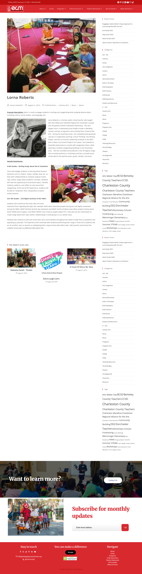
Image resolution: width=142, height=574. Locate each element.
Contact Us (113, 480)
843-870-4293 (36, 2)
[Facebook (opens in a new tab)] (118, 2)
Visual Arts (105, 159)
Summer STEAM (109, 224)
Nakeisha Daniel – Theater (21, 270)
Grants (116, 214)
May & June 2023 (107, 35)
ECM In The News (108, 83)
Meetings (120, 214)
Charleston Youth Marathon (110, 202)
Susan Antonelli (16, 105)
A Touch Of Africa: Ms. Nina (81, 267)
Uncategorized (107, 155)
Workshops (112, 228)
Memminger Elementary (113, 217)
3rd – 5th (105, 55)
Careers (104, 71)
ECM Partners (50, 105)
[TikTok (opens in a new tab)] (133, 2)
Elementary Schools (122, 210)
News (112, 221)
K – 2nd (104, 107)
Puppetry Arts (107, 127)
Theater (104, 151)
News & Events (112, 564)
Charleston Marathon (112, 194)
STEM (104, 139)
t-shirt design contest (124, 225)
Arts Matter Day (109, 176)
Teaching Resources (108, 143)
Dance (104, 75)
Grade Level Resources (109, 103)
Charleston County (116, 185)
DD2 (112, 205)
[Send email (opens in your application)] (130, 2)
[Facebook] (21, 551)
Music (74, 105)
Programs (105, 123)
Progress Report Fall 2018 (122, 221)
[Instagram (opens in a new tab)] (123, 2)
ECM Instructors (112, 558)
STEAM (104, 131)
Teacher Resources (112, 560)
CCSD (125, 180)
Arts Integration (107, 67)
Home (112, 553)
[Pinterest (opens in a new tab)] (121, 2)
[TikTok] (27, 551)
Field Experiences (108, 99)
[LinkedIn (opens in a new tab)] (125, 2)
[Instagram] (24, 551)
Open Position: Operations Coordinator (115, 43)
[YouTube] (35, 551)
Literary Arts (64, 105)
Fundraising (107, 214)
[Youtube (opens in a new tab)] (128, 2)
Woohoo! (105, 163)
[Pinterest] (30, 551)
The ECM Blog (106, 147)
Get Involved (112, 562)
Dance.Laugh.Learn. (51, 278)
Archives (105, 59)
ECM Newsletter (107, 87)
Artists (104, 63)
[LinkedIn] (33, 551)
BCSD (120, 176)
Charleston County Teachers (118, 190)
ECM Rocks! (106, 95)
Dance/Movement (108, 79)
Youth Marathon (122, 228)
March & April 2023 (108, 38)
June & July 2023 (107, 30)
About (112, 551)
